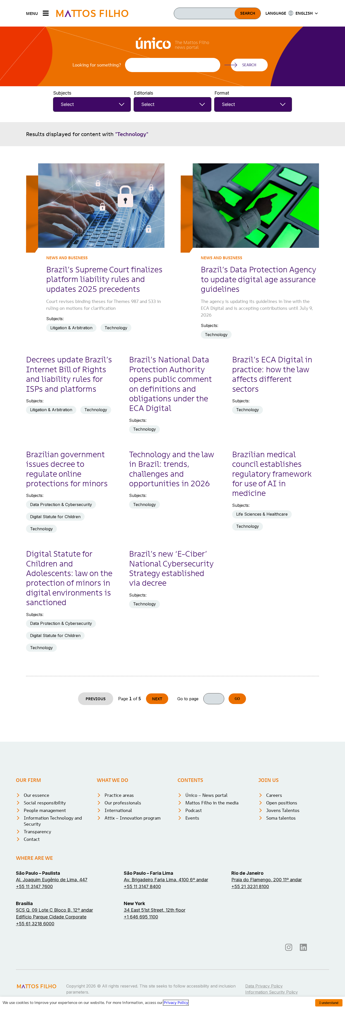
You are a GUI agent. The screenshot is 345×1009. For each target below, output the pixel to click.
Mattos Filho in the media (211, 803)
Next (157, 698)
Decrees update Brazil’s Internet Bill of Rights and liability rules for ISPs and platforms (69, 374)
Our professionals (123, 803)
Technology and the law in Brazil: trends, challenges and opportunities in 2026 (171, 469)
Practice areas (119, 795)
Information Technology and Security (53, 821)
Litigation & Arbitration (71, 327)
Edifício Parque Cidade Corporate (51, 916)
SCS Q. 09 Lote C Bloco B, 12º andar (54, 910)
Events (192, 818)
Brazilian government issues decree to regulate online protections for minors (67, 469)
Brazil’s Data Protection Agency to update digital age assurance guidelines (258, 279)
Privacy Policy (176, 1002)
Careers (274, 795)
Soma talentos (281, 818)
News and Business (67, 257)
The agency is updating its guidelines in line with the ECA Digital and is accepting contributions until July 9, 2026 (257, 308)
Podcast (193, 810)
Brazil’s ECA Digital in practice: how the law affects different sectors (272, 374)
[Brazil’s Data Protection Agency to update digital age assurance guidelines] (256, 205)
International (118, 810)
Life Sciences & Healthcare (262, 514)
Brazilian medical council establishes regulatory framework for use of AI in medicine (271, 473)
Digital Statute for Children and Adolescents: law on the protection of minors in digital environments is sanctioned (69, 578)
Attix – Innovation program (133, 818)
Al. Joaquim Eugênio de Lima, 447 (51, 879)
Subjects (62, 93)
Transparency (37, 832)
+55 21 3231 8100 (250, 886)
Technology (116, 327)
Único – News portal (206, 795)
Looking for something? (96, 65)
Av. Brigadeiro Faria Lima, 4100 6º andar (166, 879)
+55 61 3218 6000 (35, 923)
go (237, 698)
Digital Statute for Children (55, 516)
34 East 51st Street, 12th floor (154, 910)
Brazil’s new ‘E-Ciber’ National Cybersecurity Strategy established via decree (171, 568)
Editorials (143, 93)
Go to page (188, 698)
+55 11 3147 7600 (34, 886)
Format (221, 93)
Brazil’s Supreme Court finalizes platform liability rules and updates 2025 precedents (104, 279)
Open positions (281, 803)
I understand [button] (328, 1003)
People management (45, 810)
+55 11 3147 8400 (142, 886)
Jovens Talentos (283, 810)
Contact (32, 839)
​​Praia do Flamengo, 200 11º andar (266, 879)
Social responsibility (45, 803)
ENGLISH (304, 13)
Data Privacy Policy (264, 986)
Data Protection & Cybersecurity (61, 504)
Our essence (36, 795)
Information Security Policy (271, 992)
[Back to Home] (92, 13)
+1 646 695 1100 (141, 916)
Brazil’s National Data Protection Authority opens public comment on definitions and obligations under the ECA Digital (170, 384)
